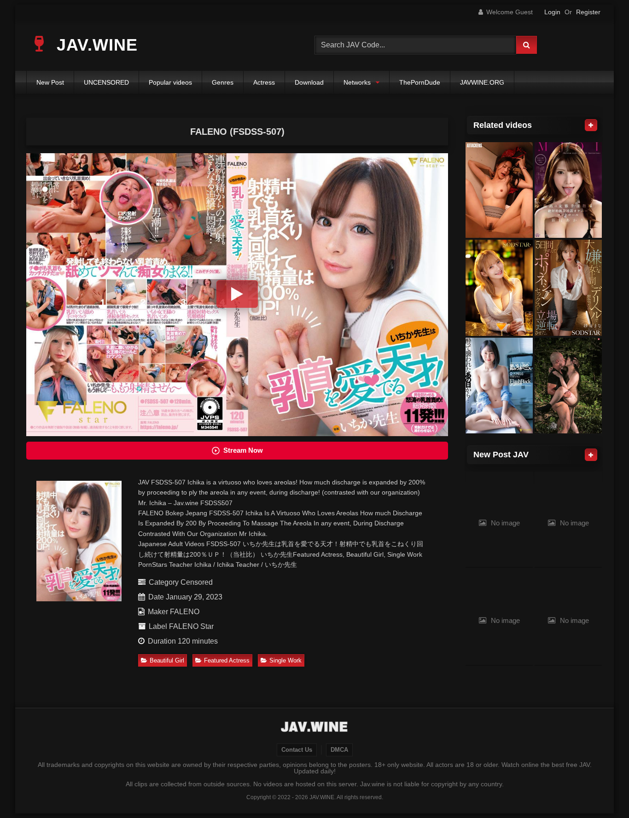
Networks (357, 82)
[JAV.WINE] (314, 728)
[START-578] (568, 288)
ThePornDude (419, 82)
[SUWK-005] (568, 386)
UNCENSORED (106, 82)
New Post (50, 82)
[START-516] (499, 288)
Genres (222, 82)
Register (588, 12)
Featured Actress (227, 660)
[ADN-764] (499, 190)
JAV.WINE (95, 44)
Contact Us (296, 750)
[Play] (237, 294)
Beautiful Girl (167, 660)
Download (309, 82)
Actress (264, 82)
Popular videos (170, 82)
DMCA (339, 750)
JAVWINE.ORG (482, 82)
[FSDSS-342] (499, 386)
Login (552, 12)
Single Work (285, 660)
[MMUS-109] (568, 190)
